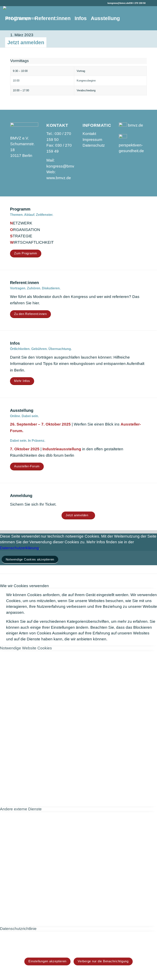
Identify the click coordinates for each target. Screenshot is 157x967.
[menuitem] (18, 18)
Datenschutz (94, 145)
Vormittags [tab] (19, 61)
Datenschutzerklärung (19, 548)
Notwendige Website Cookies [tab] (26, 648)
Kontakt (89, 133)
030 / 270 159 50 (137, 3)
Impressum (92, 139)
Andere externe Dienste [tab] (21, 809)
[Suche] (52, 42)
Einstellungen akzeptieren (47, 961)
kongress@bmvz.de (118, 3)
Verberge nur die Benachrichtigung (103, 961)
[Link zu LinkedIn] (151, 3)
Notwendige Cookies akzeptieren (30, 559)
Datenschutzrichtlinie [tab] (18, 928)
